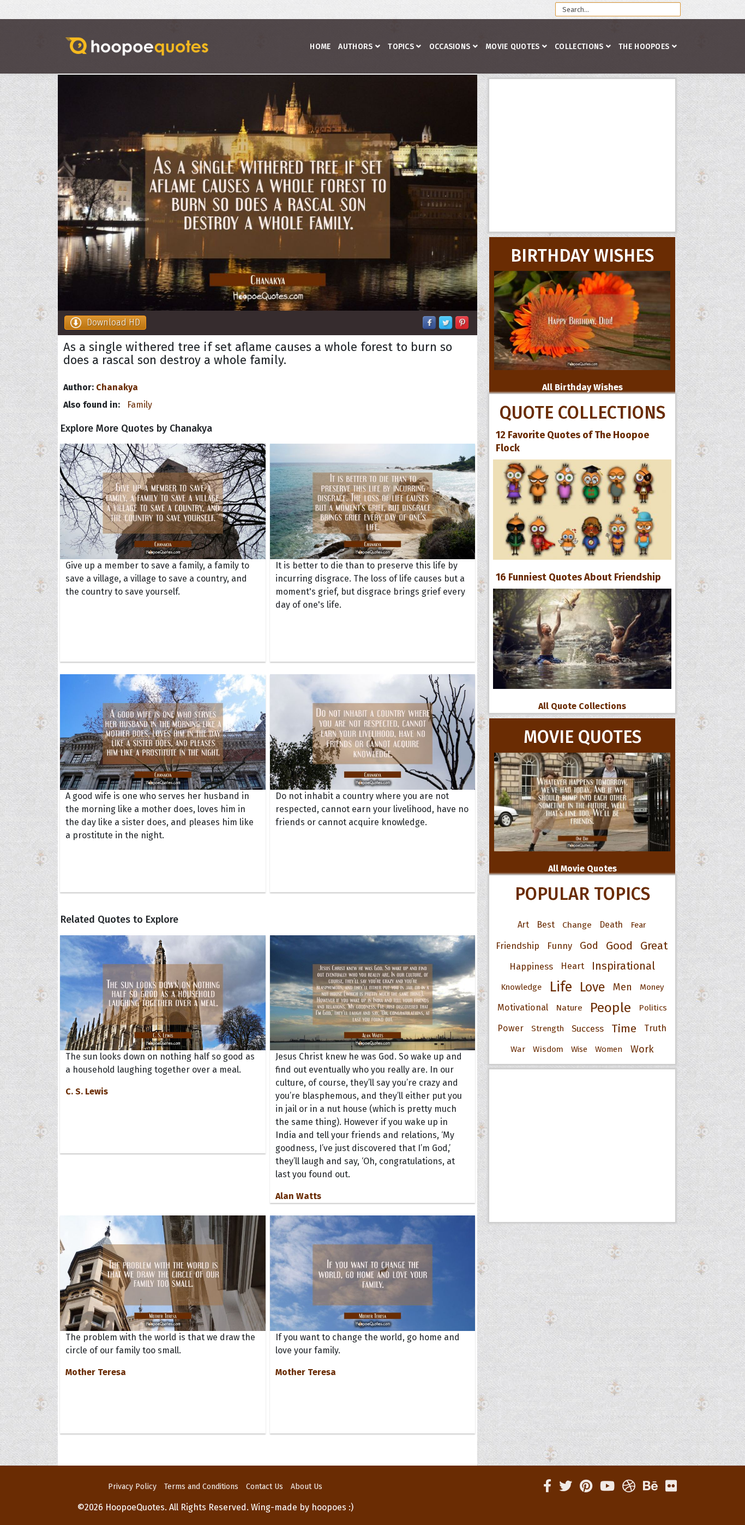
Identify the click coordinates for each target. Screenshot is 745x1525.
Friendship (517, 945)
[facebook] (547, 1486)
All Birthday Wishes (582, 387)
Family (139, 405)
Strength (547, 1028)
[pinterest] (586, 1486)
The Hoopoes (643, 46)
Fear (638, 925)
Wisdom (548, 1049)
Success (588, 1028)
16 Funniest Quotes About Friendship (578, 577)
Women (609, 1049)
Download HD (113, 322)
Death (611, 924)
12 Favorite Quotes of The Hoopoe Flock (572, 441)
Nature (569, 1007)
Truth (655, 1028)
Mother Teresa (95, 1372)
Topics (401, 46)
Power (510, 1028)
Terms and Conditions (201, 1486)
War (517, 1049)
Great (654, 945)
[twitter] (565, 1486)
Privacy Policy (132, 1486)
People (610, 1008)
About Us (306, 1486)
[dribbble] (628, 1486)
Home (320, 46)
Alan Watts (298, 1196)
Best (546, 924)
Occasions (450, 46)
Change (577, 924)
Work (642, 1049)
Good (619, 945)
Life (560, 986)
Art (523, 924)
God (589, 946)
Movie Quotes (512, 46)
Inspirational (623, 966)
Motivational (522, 1007)
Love (592, 987)
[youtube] (607, 1486)
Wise (579, 1049)
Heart (572, 966)
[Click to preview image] (267, 193)
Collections (579, 46)
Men (622, 987)
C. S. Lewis (86, 1091)
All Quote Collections (582, 706)
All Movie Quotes (582, 868)
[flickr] (671, 1486)
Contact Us (264, 1486)
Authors (355, 46)
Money (652, 987)
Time (623, 1028)
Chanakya (117, 387)
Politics (653, 1008)
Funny (559, 945)
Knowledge (521, 987)
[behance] (650, 1486)
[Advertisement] (582, 155)
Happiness (531, 966)
